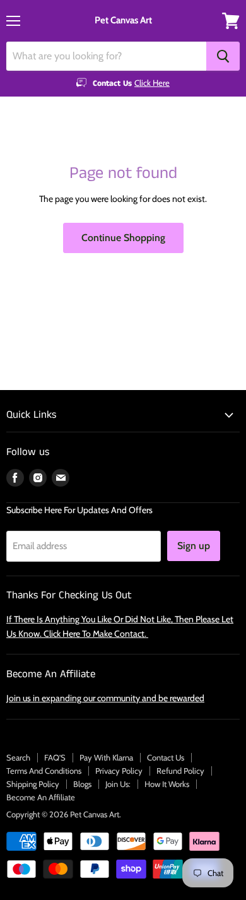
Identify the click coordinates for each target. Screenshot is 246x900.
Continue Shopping (123, 238)
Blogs (82, 784)
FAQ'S (55, 757)
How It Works (166, 784)
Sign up (193, 546)
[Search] (223, 56)
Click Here (152, 83)
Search (18, 757)
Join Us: (118, 784)
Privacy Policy (119, 771)
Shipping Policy (32, 784)
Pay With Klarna (106, 757)
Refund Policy (180, 771)
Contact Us (165, 757)
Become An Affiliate (40, 797)
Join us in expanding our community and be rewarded (105, 698)
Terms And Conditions (43, 771)
